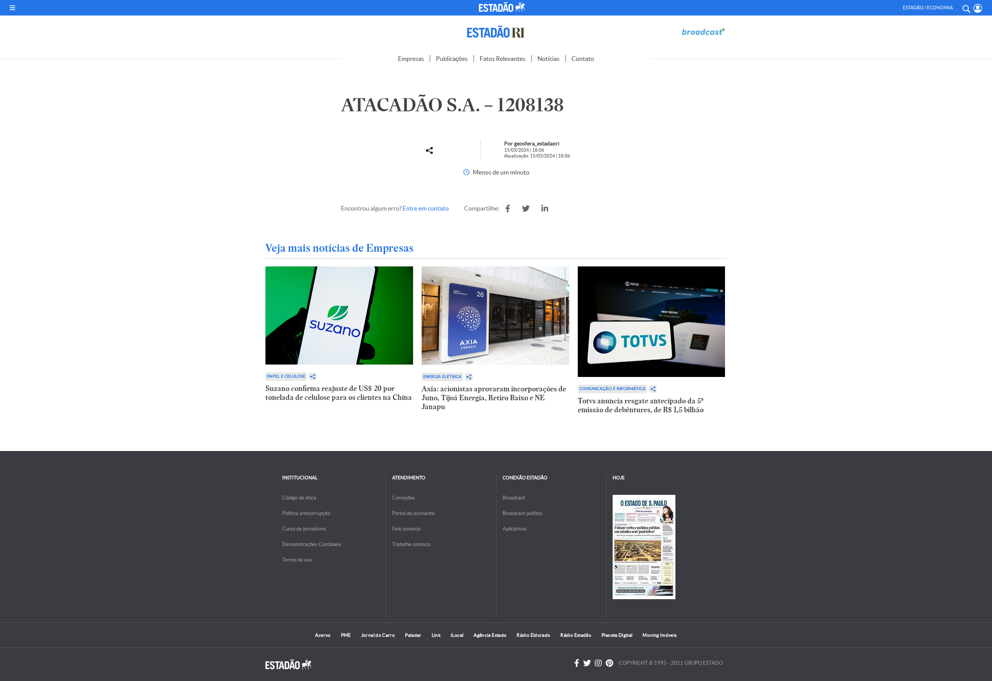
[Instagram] (598, 663)
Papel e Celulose (286, 376)
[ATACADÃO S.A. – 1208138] (507, 209)
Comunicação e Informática (612, 389)
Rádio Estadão (575, 635)
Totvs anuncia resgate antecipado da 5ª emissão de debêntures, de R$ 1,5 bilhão (641, 405)
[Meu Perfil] (977, 8)
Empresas (411, 58)
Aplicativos (515, 529)
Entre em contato (426, 208)
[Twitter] (587, 663)
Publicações (452, 58)
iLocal (457, 635)
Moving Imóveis (659, 635)
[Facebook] (576, 663)
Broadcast (514, 498)
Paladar (413, 635)
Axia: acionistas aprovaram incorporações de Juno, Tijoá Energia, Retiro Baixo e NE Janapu (494, 397)
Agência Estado (490, 635)
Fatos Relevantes (502, 58)
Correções (403, 498)
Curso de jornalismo (304, 529)
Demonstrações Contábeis (311, 544)
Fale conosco (406, 529)
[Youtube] (609, 663)
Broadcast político (522, 513)
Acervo (323, 635)
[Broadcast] (703, 31)
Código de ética (299, 498)
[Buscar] (966, 8)
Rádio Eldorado (533, 635)
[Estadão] (503, 7)
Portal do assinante (413, 513)
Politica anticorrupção (306, 513)
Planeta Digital (616, 635)
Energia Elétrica (442, 377)
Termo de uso (297, 560)
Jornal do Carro (378, 635)
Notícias (548, 58)
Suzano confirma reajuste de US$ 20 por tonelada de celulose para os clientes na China (338, 393)
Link (436, 635)
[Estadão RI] (496, 31)
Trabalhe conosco (411, 544)
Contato (583, 58)
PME (346, 635)
